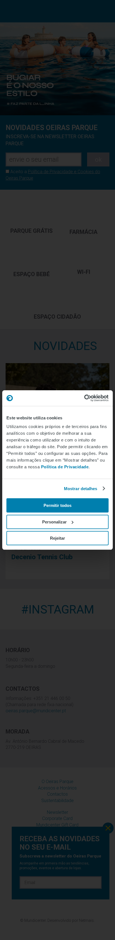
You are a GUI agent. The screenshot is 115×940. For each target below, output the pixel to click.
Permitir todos (57, 505)
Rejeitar (57, 538)
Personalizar (54, 522)
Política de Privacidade (65, 466)
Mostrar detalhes (80, 488)
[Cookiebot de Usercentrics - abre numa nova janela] (84, 398)
